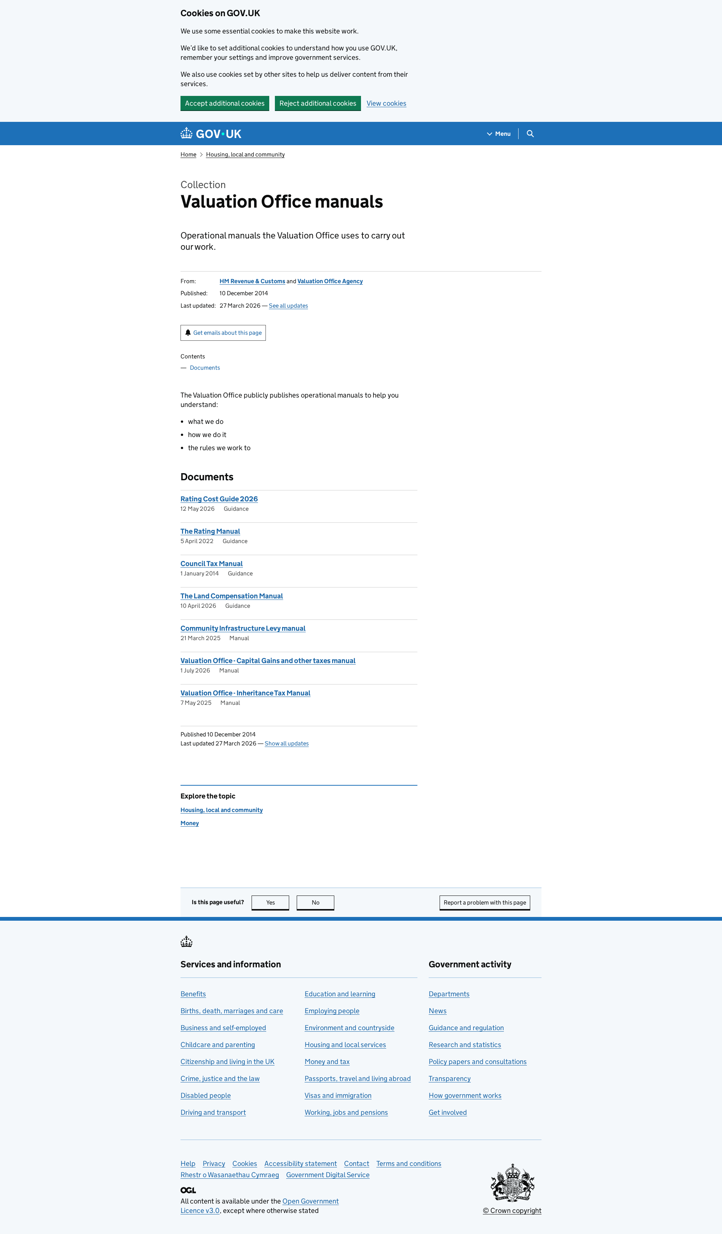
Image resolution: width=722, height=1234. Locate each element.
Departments (449, 994)
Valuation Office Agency (330, 281)
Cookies (244, 1163)
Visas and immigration (338, 1095)
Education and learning (340, 994)
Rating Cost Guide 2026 (219, 499)
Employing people (332, 1010)
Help (188, 1163)
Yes (277, 902)
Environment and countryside (349, 1027)
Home (188, 154)
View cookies (387, 103)
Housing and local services (345, 1044)
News (438, 1010)
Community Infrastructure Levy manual (243, 628)
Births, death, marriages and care (231, 1010)
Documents (205, 367)
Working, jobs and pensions (346, 1112)
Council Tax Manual (211, 563)
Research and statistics (465, 1044)
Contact (356, 1163)
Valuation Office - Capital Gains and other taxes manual (268, 660)
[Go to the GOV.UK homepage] (210, 134)
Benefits (193, 994)
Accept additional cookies (225, 103)
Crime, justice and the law (220, 1078)
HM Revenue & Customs (252, 281)
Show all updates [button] (287, 743)
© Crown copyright (512, 1210)
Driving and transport (213, 1112)
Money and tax (327, 1061)
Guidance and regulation (466, 1027)
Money (189, 823)
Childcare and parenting (217, 1044)
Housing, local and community (245, 154)
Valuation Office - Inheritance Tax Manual (245, 693)
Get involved (448, 1112)
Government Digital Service (328, 1174)
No (323, 902)
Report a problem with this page (485, 902)
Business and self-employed (223, 1027)
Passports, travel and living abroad (358, 1078)
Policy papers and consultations (478, 1061)
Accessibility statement (300, 1163)
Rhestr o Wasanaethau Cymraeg (229, 1174)
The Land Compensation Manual (231, 596)
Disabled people (205, 1095)
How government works (465, 1095)
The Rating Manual (210, 531)
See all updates (288, 305)
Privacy (214, 1163)
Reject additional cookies (317, 103)
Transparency (450, 1078)
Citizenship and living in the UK (227, 1061)
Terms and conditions (408, 1163)
